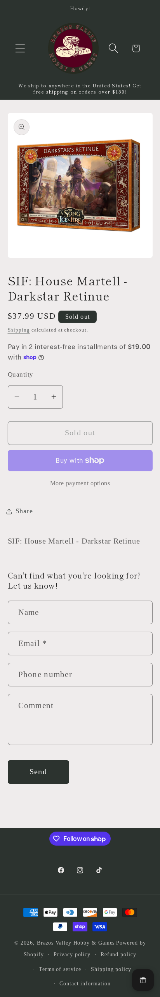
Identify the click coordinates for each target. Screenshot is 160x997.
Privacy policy (72, 954)
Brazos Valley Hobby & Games (76, 943)
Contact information (84, 983)
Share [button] (24, 511)
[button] (20, 48)
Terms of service (60, 969)
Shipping (19, 330)
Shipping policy (111, 969)
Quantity (20, 374)
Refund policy (118, 954)
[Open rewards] (143, 980)
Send (38, 772)
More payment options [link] (80, 483)
